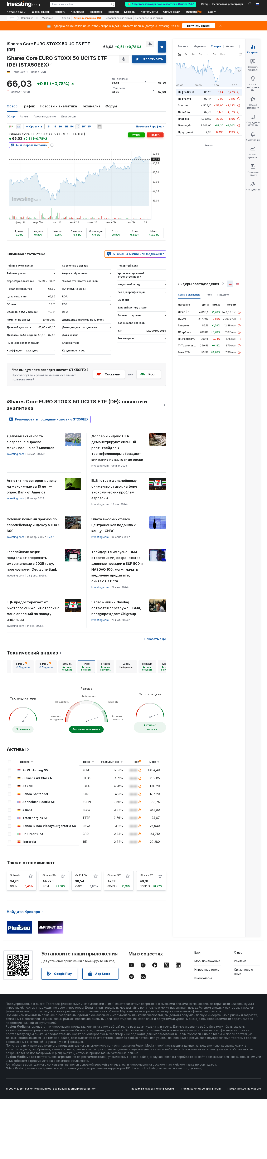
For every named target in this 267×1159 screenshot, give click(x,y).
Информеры (203, 978)
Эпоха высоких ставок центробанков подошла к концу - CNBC (113, 525)
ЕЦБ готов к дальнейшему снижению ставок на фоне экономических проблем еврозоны (114, 489)
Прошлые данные (45, 116)
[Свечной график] (11, 126)
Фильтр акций (171, 11)
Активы (24, 116)
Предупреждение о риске (244, 1088)
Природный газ (188, 132)
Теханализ (91, 106)
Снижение (112, 374)
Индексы (200, 46)
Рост (152, 374)
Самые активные (189, 294)
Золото (183, 105)
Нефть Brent (186, 92)
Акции (230, 46)
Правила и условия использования (153, 1088)
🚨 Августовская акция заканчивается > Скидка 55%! (161, 4)
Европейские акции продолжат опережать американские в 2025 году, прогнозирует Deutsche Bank (32, 560)
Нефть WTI (185, 98)
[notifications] (250, 4)
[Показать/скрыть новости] (99, 126)
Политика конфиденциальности (201, 1088)
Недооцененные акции (118, 18)
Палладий (184, 125)
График (29, 106)
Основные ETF (29, 18)
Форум (111, 106)
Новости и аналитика (58, 106)
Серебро (184, 112)
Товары (216, 46)
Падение (223, 294)
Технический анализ (32, 653)
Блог (197, 952)
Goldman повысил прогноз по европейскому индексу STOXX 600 (33, 525)
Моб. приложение (207, 961)
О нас (238, 952)
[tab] (23, 666)
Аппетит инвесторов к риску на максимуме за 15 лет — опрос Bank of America (32, 486)
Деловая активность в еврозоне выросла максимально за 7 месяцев (30, 442)
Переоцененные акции (149, 18)
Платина (183, 118)
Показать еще (155, 639)
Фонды (66, 18)
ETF (12, 18)
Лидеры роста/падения (198, 284)
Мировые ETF (50, 18)
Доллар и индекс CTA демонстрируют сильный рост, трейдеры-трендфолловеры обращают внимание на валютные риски (117, 448)
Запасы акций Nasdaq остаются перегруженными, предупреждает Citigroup (116, 608)
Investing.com (15, 454)
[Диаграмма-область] (18, 126)
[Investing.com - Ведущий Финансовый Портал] (23, 4)
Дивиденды (68, 116)
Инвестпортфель (206, 969)
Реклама (240, 961)
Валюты (183, 46)
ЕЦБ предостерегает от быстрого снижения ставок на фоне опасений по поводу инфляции (33, 611)
